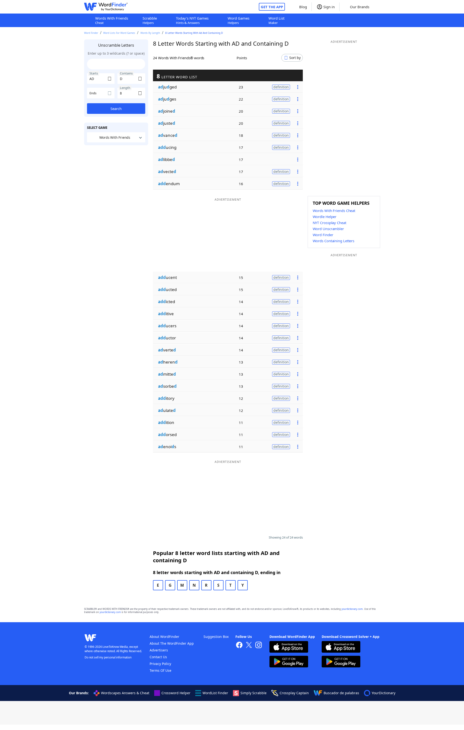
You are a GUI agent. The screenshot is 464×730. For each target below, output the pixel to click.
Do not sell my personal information (108, 657)
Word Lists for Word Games (119, 32)
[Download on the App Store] (288, 647)
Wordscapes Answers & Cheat (125, 693)
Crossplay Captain (294, 693)
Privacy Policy (160, 663)
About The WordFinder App (172, 643)
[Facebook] (239, 645)
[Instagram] (258, 645)
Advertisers (159, 650)
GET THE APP (272, 6)
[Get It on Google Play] (288, 662)
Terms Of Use (160, 670)
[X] (249, 645)
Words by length (150, 32)
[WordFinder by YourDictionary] (106, 7)
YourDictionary (383, 693)
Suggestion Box (216, 636)
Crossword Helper (175, 693)
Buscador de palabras (341, 693)
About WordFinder (164, 636)
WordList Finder (215, 693)
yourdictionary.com (352, 609)
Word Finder (91, 32)
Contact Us (158, 657)
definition (281, 87)
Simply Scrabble (253, 693)
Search (116, 108)
